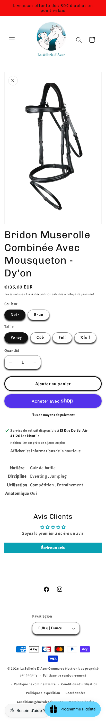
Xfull (85, 337)
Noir (15, 314)
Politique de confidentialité (35, 684)
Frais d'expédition (38, 294)
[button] (12, 39)
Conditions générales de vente (40, 702)
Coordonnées (75, 693)
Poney (16, 337)
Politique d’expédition (43, 693)
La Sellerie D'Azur (34, 669)
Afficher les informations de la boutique (45, 451)
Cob (40, 337)
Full (62, 337)
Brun (38, 314)
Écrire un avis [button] (53, 547)
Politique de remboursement (64, 675)
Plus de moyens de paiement (53, 415)
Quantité (11, 350)
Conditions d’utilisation (79, 684)
